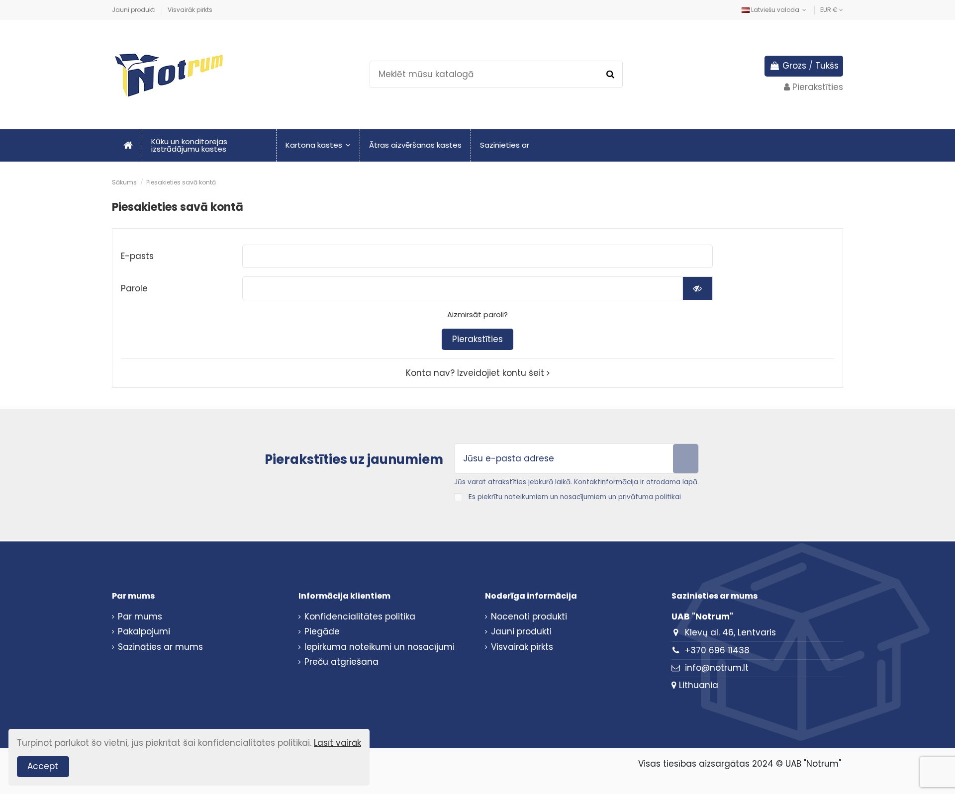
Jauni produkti (134, 9)
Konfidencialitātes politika (359, 616)
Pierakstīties (477, 339)
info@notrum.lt (717, 668)
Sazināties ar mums (160, 647)
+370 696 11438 (717, 650)
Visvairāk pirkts (190, 9)
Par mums (140, 616)
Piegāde (322, 631)
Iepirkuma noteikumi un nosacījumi (379, 647)
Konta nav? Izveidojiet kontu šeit (476, 373)
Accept (42, 766)
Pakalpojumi (144, 631)
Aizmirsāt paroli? (477, 314)
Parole (134, 288)
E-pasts (137, 256)
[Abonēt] (685, 459)
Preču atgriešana (341, 662)
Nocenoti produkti (529, 616)
